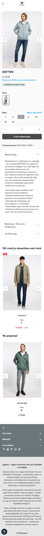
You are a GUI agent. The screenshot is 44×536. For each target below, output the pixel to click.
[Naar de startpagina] (22, 3)
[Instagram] (15, 450)
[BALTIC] (21, 410)
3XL (5, 122)
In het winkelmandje (22, 137)
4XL (13, 122)
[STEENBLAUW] (5, 100)
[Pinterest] (11, 450)
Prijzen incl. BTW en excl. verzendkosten (19, 80)
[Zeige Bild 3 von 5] (22, 66)
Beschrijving (10, 154)
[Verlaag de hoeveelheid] (4, 129)
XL (29, 117)
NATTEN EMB (22, 403)
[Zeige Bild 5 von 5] (30, 66)
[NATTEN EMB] (22, 369)
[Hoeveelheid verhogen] (39, 129)
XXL (36, 117)
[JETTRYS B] (22, 282)
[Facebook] (4, 450)
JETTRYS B (22, 316)
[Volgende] (39, 39)
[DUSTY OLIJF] (21, 323)
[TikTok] (19, 450)
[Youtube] (8, 450)
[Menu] (3, 3)
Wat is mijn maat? (34, 113)
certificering (11, 234)
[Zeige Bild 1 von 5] (13, 66)
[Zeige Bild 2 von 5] (17, 66)
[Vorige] (4, 39)
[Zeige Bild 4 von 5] (26, 66)
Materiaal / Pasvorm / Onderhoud (15, 225)
